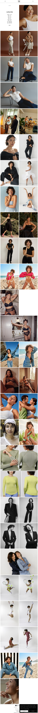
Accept (24, 711)
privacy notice (27, 708)
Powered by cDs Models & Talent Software (19, 712)
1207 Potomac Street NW (19, 708)
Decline (33, 711)
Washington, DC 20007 (19, 710)
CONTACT (15, 707)
